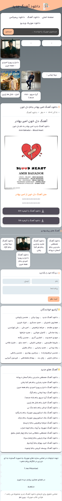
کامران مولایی (39, 332)
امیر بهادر (29, 126)
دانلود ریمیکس (17, 17)
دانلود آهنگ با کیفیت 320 (29, 211)
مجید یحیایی (40, 347)
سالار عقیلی (27, 347)
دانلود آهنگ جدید (26, 6)
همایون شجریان (51, 322)
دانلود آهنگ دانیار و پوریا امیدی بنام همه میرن (37, 387)
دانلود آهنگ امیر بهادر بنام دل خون (39, 107)
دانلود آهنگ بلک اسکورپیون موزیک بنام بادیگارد (36, 412)
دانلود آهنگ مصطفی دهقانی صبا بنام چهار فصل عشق (34, 433)
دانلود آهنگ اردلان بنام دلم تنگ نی (42, 407)
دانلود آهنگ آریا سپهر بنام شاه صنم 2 (41, 397)
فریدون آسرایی (11, 358)
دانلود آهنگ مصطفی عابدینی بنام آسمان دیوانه (37, 377)
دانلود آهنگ (33, 17)
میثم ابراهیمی (38, 327)
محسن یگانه (23, 337)
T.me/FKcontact (31, 468)
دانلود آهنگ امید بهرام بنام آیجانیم (42, 443)
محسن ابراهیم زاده (49, 353)
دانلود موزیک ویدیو (30, 23)
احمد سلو (23, 342)
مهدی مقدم (52, 327)
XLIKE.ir (31, 487)
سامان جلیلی (52, 358)
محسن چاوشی (22, 317)
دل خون (16, 126)
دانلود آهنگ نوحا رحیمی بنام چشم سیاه (41, 438)
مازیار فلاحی (10, 342)
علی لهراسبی (13, 327)
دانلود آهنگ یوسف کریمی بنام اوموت (41, 448)
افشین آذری (37, 337)
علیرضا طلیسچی (51, 342)
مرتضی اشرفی (35, 342)
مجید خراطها (25, 332)
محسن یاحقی (16, 353)
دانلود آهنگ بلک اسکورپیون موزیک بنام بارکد (38, 418)
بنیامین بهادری (31, 353)
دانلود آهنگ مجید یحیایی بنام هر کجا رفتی (39, 382)
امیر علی (25, 327)
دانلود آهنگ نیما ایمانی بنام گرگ (44, 392)
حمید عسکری (35, 322)
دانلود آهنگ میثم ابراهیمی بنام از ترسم (40, 423)
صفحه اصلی (48, 17)
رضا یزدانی (53, 347)
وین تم (22, 497)
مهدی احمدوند (51, 337)
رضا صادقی (53, 332)
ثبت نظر (53, 299)
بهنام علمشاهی (27, 358)
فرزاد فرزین (22, 322)
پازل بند (40, 358)
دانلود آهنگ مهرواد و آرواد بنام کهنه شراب (39, 428)
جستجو (8, 31)
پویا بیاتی (35, 317)
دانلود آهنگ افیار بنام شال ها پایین (42, 402)
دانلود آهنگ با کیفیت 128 (29, 220)
